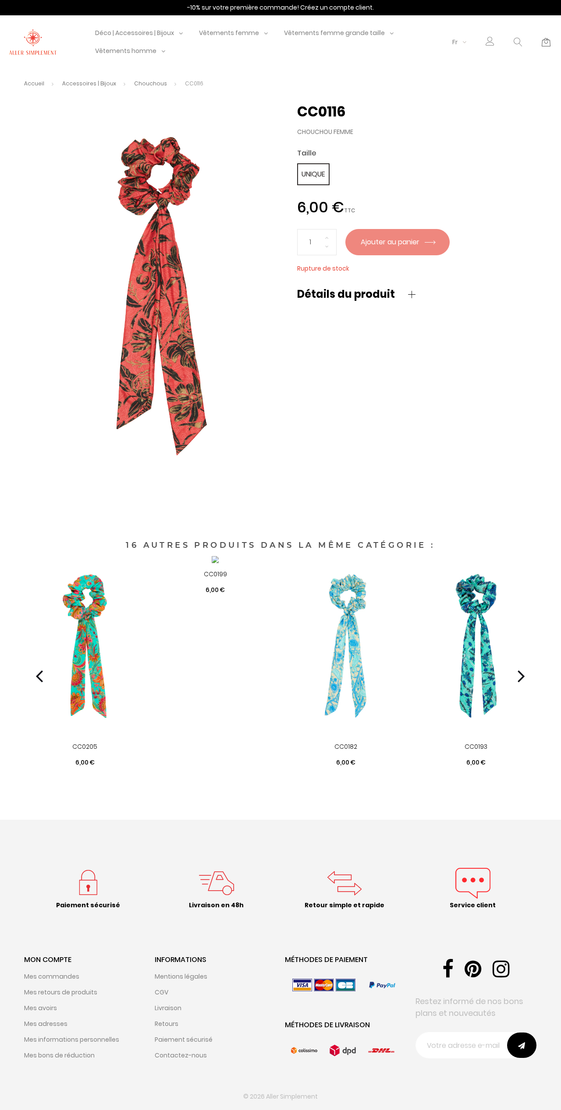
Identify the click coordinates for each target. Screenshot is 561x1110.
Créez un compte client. (337, 7)
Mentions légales (181, 976)
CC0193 (476, 746)
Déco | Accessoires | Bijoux (134, 32)
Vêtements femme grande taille (334, 32)
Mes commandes (51, 976)
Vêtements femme (229, 32)
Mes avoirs (40, 1008)
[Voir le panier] (546, 42)
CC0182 (345, 746)
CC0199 (215, 574)
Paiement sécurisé (184, 1039)
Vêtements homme (125, 50)
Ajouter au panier (391, 242)
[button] (490, 42)
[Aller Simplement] (33, 41)
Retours (166, 1023)
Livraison (168, 1008)
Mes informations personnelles (71, 1039)
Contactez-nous (181, 1055)
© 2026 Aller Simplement (280, 1096)
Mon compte (47, 960)
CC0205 (84, 746)
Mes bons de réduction (59, 1055)
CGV (161, 992)
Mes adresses (45, 1023)
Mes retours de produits (60, 992)
